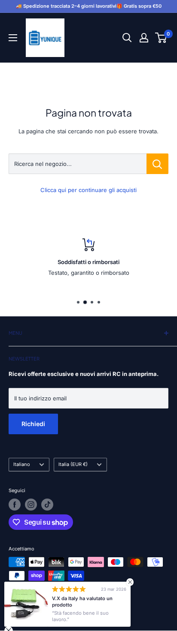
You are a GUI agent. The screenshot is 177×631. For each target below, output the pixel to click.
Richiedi (33, 423)
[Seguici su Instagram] (31, 505)
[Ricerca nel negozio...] (157, 163)
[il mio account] (144, 37)
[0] (161, 38)
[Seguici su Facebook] (15, 505)
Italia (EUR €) (73, 464)
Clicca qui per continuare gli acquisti (88, 189)
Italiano (21, 464)
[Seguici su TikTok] (47, 505)
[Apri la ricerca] (127, 37)
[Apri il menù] (13, 37)
